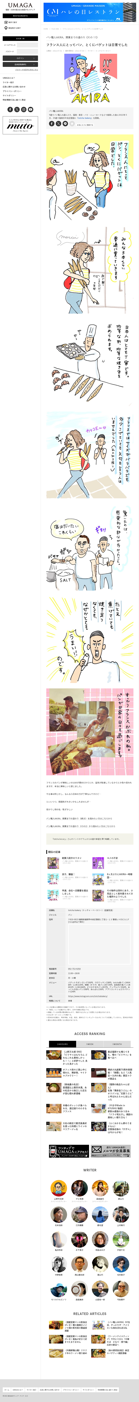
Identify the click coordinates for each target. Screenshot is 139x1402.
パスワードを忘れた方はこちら (26, 69)
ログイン (20, 58)
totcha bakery (84, 118)
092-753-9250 (74, 968)
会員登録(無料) (20, 64)
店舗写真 (108, 910)
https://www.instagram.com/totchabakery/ (88, 996)
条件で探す (12, 22)
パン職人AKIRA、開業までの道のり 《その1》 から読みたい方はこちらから (80, 826)
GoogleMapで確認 (76, 922)
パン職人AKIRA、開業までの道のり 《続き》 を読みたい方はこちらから (79, 818)
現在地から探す (14, 28)
